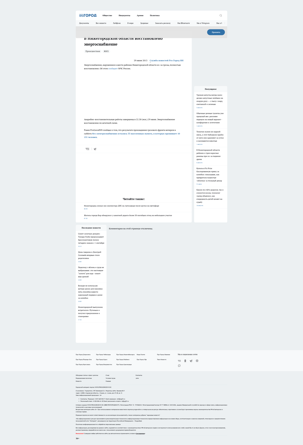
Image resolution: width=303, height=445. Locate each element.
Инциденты (124, 15)
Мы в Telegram (203, 23)
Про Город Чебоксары (103, 354)
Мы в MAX (220, 23)
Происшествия (92, 51)
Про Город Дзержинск (83, 354)
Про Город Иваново (163, 354)
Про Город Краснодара (124, 364)
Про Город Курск (101, 359)
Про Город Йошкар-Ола (84, 359)
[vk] (88, 149)
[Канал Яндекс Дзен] (197, 360)
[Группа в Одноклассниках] (185, 360)
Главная (108, 381)
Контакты (139, 375)
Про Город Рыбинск (122, 359)
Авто (137, 378)
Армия (140, 15)
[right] (224, 23)
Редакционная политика (84, 378)
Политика (155, 15)
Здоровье (144, 23)
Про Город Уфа (142, 359)
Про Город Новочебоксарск (125, 354)
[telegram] (95, 149)
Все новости (101, 23)
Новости (78, 381)
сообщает (113, 68)
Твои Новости (161, 359)
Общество (107, 15)
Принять (216, 32)
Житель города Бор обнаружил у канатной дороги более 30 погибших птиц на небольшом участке (128, 216)
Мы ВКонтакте (183, 23)
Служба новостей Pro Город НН (166, 60)
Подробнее (138, 421)
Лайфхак (117, 23)
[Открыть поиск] (220, 15)
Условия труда (110, 378)
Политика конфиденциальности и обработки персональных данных (98, 424)
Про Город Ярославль (83, 364)
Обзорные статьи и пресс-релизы (87, 375)
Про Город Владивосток (104, 364)
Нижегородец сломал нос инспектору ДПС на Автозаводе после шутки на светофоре (121, 207)
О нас (107, 375)
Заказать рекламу (163, 23)
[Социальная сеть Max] (179, 365)
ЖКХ (106, 51)
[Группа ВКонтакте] (179, 360)
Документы (84, 23)
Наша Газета (141, 354)
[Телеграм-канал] (191, 360)
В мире (130, 23)
